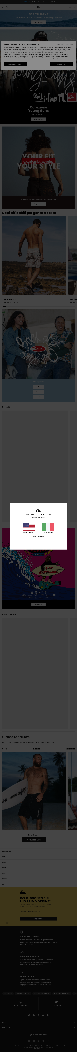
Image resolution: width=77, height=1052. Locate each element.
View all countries (38, 536)
